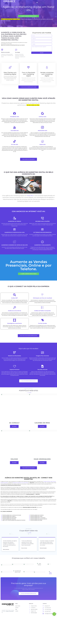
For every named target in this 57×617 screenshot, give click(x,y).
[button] (37, 2)
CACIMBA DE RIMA (42, 423)
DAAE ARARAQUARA (42, 459)
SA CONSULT (14, 423)
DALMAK (14, 459)
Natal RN (30, 195)
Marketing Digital (4, 482)
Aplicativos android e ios (18, 482)
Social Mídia (25, 482)
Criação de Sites (46, 481)
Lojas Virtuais (53, 481)
